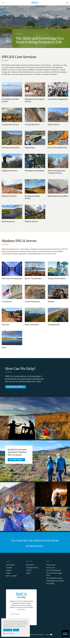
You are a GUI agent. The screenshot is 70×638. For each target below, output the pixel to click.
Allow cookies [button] (8, 630)
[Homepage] (35, 3)
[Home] (2, 7)
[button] (8, 633)
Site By (48, 634)
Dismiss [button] (16, 630)
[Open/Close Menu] (67, 2)
